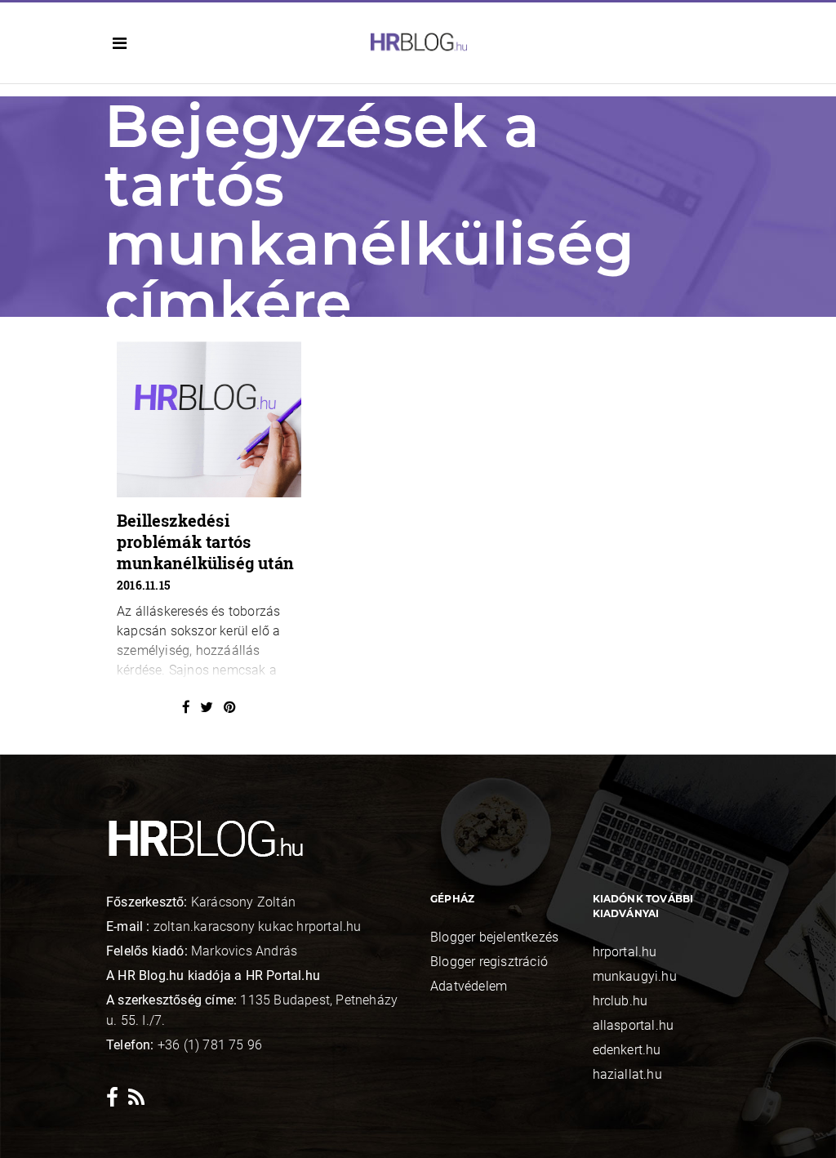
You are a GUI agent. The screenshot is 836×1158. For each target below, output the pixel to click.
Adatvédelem (468, 986)
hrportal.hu (625, 952)
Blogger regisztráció (489, 961)
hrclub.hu (620, 1001)
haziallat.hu (627, 1074)
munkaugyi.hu (635, 976)
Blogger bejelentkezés (494, 937)
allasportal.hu (633, 1025)
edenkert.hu (627, 1050)
